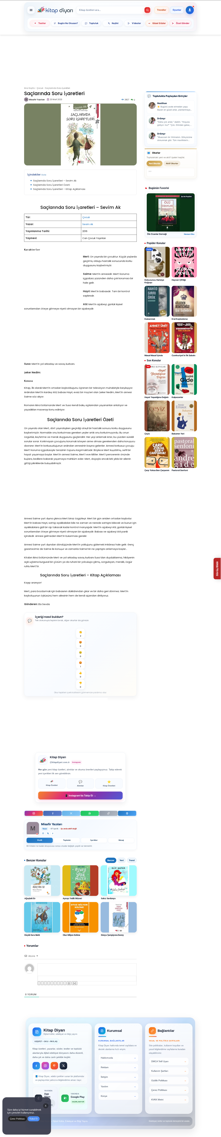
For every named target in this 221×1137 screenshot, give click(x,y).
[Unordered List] (55, 983)
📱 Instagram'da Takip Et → (80, 795)
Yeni (122, 860)
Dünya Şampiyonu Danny (112, 935)
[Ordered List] (52, 983)
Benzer (110, 860)
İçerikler (94, 840)
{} (69, 983)
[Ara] (147, 10)
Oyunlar (177, 10)
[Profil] (190, 10)
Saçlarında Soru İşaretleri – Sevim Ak (54, 180)
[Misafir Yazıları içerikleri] (33, 829)
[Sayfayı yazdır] (127, 813)
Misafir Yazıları (37, 100)
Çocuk (40, 88)
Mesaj (121, 840)
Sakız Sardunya (108, 898)
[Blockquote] (58, 983)
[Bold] (39, 983)
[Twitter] (48, 833)
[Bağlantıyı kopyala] (108, 813)
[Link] (65, 983)
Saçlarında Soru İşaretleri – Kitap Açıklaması (59, 189)
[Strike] (48, 983)
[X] (71, 813)
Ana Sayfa (29, 88)
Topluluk (67, 840)
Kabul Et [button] (34, 1119)
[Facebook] (52, 813)
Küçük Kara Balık (32, 935)
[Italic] (42, 983)
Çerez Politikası (17, 1119)
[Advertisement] (110, 58)
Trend (132, 860)
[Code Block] (61, 983)
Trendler (161, 10)
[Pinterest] (54, 1065)
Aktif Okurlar (172, 163)
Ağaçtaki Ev (29, 898)
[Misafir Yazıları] (26, 99)
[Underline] (45, 983)
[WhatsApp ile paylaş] (90, 813)
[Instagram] (34, 813)
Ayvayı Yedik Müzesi (72, 898)
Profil (39, 840)
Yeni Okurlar (154, 163)
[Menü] (31, 10)
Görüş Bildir (217, 568)
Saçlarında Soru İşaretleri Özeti (51, 185)
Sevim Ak (87, 224)
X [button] (45, 1106)
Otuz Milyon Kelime (71, 935)
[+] (74, 983)
